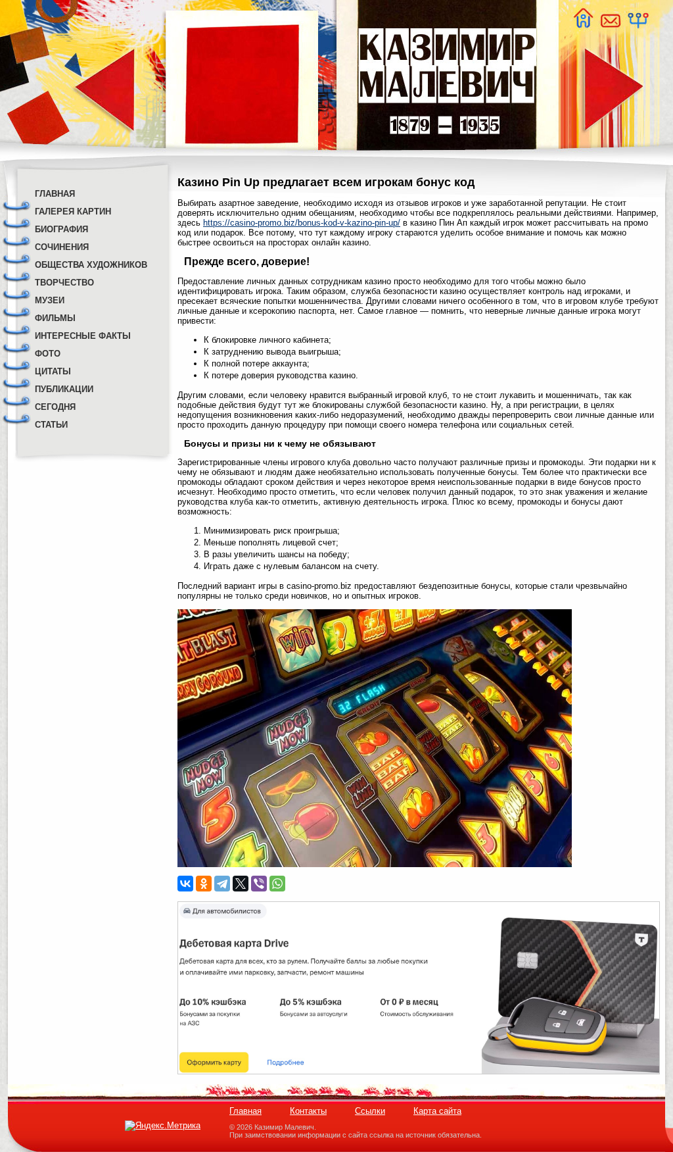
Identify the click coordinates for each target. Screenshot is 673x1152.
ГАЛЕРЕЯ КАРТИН (73, 211)
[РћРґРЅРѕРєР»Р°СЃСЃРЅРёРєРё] (204, 883)
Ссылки (370, 1111)
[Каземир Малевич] (446, 158)
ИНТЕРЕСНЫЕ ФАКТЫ (83, 336)
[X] (240, 883)
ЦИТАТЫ (53, 371)
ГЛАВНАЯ (55, 194)
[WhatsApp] (277, 883)
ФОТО (47, 354)
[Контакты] (609, 25)
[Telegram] (222, 883)
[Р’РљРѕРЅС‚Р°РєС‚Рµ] (185, 883)
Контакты (308, 1111)
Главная (245, 1111)
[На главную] (582, 25)
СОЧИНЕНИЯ (62, 247)
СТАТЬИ (51, 425)
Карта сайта (437, 1111)
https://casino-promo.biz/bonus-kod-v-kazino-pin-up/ (301, 223)
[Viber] (259, 883)
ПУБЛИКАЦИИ (64, 389)
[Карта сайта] (637, 25)
